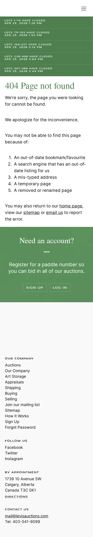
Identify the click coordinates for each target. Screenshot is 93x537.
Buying (11, 393)
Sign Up (34, 288)
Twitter (11, 453)
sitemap (31, 212)
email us (54, 212)
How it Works (17, 416)
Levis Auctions (16, 8)
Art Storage (15, 376)
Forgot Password (20, 427)
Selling (11, 399)
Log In (60, 288)
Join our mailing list (22, 404)
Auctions (13, 365)
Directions (16, 497)
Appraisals (14, 382)
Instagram (14, 458)
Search (74, 8)
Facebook (14, 447)
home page (70, 206)
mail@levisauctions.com (26, 516)
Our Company (17, 370)
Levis (19, 329)
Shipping (13, 387)
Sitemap (12, 410)
